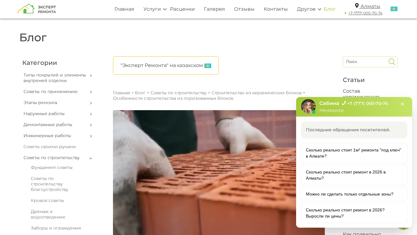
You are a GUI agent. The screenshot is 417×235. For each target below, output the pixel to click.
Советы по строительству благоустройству (49, 184)
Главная (124, 9)
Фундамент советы (52, 167)
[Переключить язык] (394, 9)
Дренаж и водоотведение (48, 214)
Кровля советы (47, 200)
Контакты (276, 9)
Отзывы (244, 9)
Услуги (152, 9)
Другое (306, 9)
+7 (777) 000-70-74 (365, 13)
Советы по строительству (178, 92)
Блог (330, 9)
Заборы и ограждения (56, 228)
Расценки (182, 9)
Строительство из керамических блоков (257, 92)
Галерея (214, 9)
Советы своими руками (50, 146)
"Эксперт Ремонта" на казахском (162, 65)
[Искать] (392, 61)
